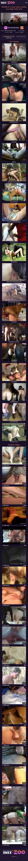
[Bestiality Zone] (14, 432)
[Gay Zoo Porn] (14, 192)
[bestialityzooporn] (14, 112)
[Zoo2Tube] (14, 132)
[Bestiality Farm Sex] (14, 332)
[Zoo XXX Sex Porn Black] (14, 212)
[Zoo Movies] (14, 252)
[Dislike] (22, 27)
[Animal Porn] (14, 72)
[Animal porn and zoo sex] (14, 172)
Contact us (14, 856)
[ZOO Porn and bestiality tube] (14, 272)
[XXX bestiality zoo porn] (14, 292)
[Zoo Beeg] (14, 352)
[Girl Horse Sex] (14, 412)
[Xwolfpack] (14, 312)
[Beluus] (14, 152)
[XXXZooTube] (14, 92)
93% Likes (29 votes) (13, 27)
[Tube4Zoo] (14, 372)
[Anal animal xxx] (14, 232)
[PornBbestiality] (14, 392)
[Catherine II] (14, 52)
